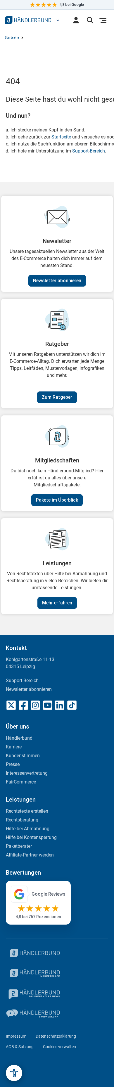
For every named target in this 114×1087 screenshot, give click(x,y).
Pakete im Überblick (57, 500)
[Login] (76, 20)
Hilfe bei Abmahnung (27, 828)
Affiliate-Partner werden (30, 855)
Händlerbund (19, 738)
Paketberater (19, 846)
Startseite (12, 37)
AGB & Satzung (20, 1046)
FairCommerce (21, 782)
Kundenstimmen (23, 755)
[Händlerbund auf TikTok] (72, 705)
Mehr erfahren (57, 603)
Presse (13, 764)
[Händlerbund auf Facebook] (23, 705)
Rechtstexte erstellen (27, 811)
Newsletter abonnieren (57, 280)
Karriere (14, 747)
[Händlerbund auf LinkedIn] (59, 705)
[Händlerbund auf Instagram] (35, 705)
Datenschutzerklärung (56, 1036)
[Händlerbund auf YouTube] (47, 705)
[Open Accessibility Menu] (14, 1073)
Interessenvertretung (27, 773)
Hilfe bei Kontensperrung (31, 837)
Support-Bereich (88, 151)
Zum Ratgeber (57, 397)
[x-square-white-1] (11, 705)
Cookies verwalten (59, 1046)
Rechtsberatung (22, 820)
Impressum (16, 1036)
